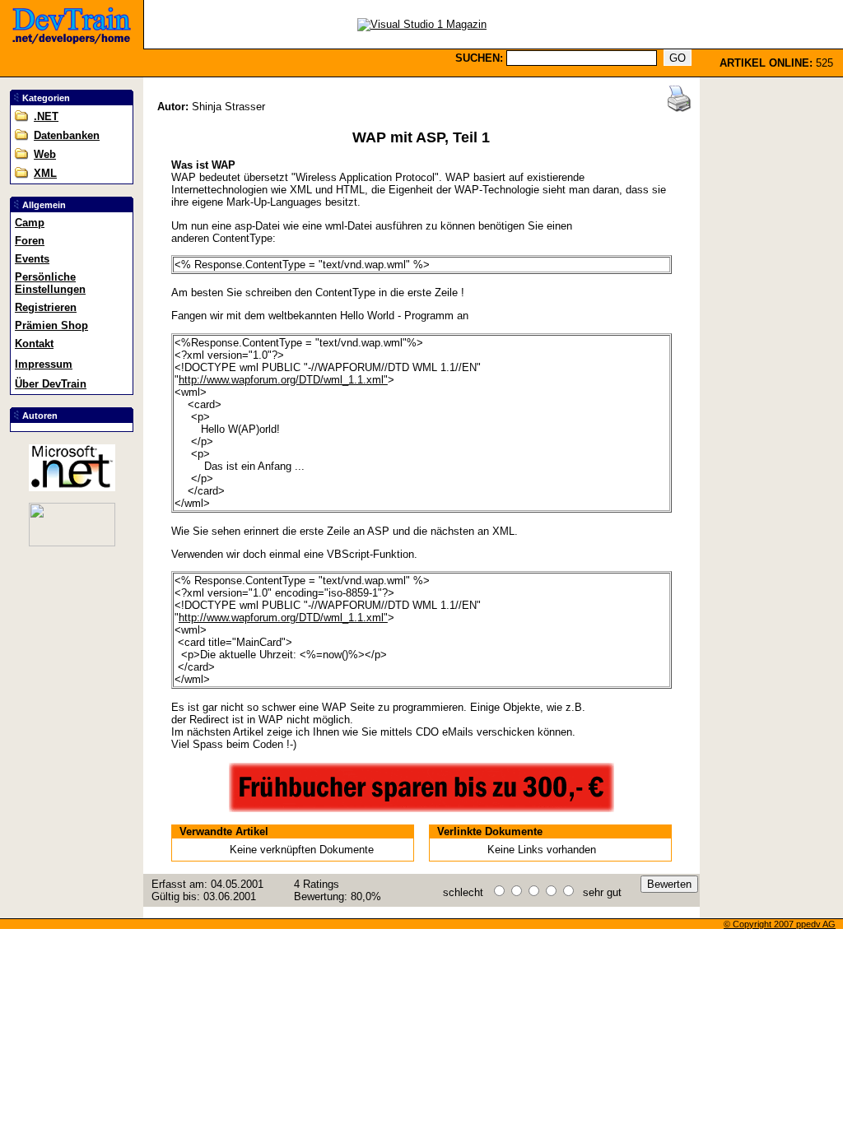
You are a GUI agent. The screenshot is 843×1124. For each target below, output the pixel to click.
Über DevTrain (50, 384)
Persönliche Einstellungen (50, 283)
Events (32, 259)
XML (45, 173)
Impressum (43, 364)
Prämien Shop (51, 325)
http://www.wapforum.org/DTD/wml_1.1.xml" (283, 380)
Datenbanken (67, 135)
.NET (46, 116)
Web (45, 154)
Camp (29, 222)
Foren (29, 241)
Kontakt (34, 343)
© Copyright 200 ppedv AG (780, 924)
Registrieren (46, 307)
